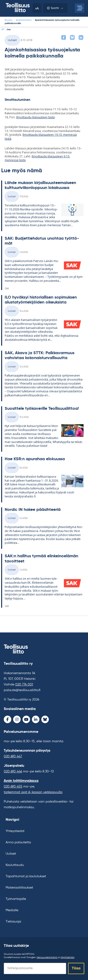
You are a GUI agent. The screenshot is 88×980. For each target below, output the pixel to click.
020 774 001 (24, 684)
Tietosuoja (13, 921)
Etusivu (8, 20)
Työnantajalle (16, 899)
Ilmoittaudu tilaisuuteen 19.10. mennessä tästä (41, 137)
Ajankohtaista (23, 20)
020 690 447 (13, 756)
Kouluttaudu (15, 865)
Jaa (8, 29)
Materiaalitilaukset (19, 887)
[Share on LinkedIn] (81, 37)
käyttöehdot (67, 957)
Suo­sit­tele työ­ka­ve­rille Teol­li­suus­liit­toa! (42, 408)
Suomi (55, 8)
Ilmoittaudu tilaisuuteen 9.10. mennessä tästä (37, 158)
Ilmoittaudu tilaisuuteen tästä (35, 117)
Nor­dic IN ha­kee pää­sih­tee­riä (33, 510)
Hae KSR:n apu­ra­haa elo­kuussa (35, 459)
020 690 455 (13, 786)
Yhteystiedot (15, 831)
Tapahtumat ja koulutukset (26, 876)
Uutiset (12, 40)
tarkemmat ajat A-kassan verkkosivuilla (33, 792)
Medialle (12, 910)
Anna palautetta (18, 842)
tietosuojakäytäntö (47, 957)
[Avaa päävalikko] (79, 8)
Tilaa (76, 968)
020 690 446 (13, 771)
